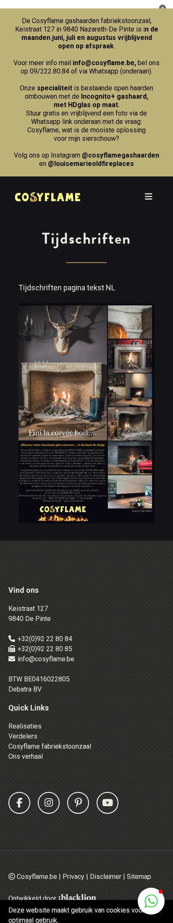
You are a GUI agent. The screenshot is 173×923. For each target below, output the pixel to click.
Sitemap (139, 877)
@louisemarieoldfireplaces (91, 164)
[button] (151, 901)
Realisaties (25, 726)
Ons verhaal (25, 756)
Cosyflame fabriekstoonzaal (49, 746)
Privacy (73, 877)
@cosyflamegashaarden (120, 155)
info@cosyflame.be (103, 63)
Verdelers (22, 736)
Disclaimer (105, 877)
